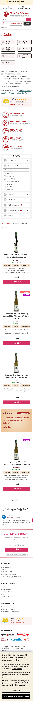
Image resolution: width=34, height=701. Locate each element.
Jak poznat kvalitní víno (8, 609)
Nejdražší (24, 223)
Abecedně (5, 227)
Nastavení (16, 690)
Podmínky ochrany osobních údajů (11, 577)
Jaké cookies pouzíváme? (8, 574)
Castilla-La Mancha (13, 181)
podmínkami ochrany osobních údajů (17, 554)
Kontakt (3, 569)
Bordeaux (10, 176)
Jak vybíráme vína (6, 589)
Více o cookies (17, 669)
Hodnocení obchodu (16, 509)
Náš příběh (4, 587)
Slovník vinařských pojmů (8, 607)
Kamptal (10, 189)
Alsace (9, 173)
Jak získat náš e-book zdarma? (10, 612)
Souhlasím (16, 696)
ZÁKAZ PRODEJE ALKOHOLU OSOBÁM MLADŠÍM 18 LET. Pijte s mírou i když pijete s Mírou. (15, 648)
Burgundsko (11, 179)
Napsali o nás (5, 596)
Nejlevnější (16, 223)
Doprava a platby (6, 567)
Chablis (9, 184)
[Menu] (27, 23)
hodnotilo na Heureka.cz (20, 104)
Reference (4, 594)
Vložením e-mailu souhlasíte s (16, 553)
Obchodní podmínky (7, 572)
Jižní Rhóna (11, 187)
